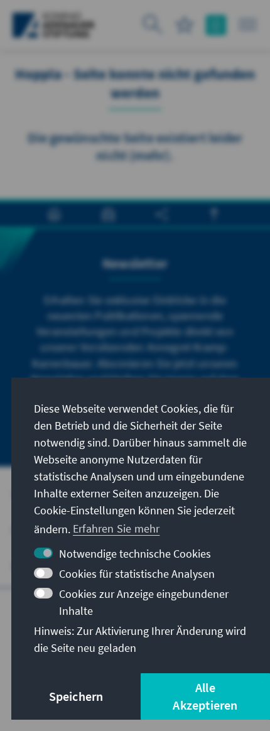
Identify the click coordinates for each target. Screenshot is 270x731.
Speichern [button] (76, 696)
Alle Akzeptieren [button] (205, 696)
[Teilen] (161, 214)
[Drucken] (54, 214)
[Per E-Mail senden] (108, 214)
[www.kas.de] (54, 25)
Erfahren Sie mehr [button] (116, 528)
